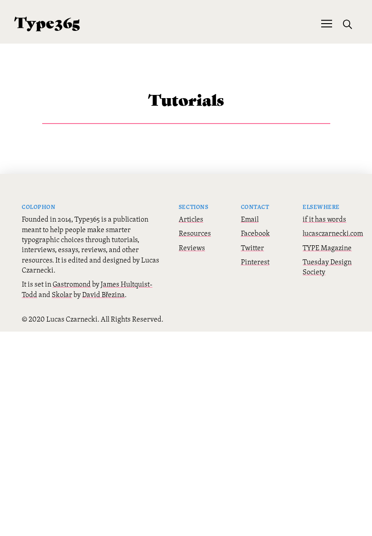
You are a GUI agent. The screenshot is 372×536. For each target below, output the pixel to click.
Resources (195, 233)
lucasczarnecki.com (333, 233)
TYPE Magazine (327, 247)
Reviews (192, 247)
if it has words (324, 219)
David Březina (103, 294)
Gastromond (72, 284)
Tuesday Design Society (327, 267)
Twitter (252, 247)
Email (250, 219)
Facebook (255, 233)
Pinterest (255, 262)
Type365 (47, 21)
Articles (191, 219)
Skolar (62, 294)
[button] (327, 23)
